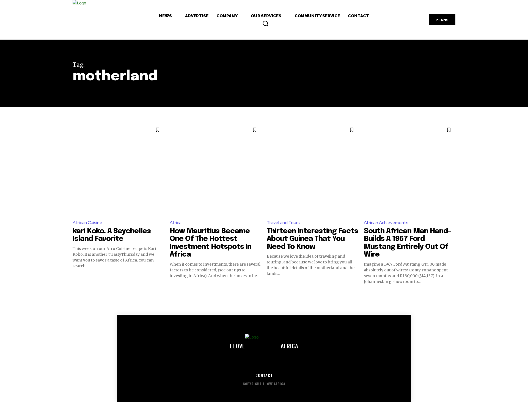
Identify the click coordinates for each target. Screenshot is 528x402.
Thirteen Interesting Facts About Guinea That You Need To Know (312, 238)
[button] (265, 23)
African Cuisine (87, 222)
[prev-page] (76, 294)
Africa (176, 222)
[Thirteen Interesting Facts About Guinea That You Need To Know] (312, 169)
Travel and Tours (283, 222)
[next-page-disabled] (452, 294)
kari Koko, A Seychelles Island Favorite (112, 235)
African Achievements (386, 222)
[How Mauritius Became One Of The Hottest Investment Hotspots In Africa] (215, 169)
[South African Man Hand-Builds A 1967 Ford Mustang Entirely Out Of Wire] (409, 169)
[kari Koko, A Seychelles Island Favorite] (118, 169)
